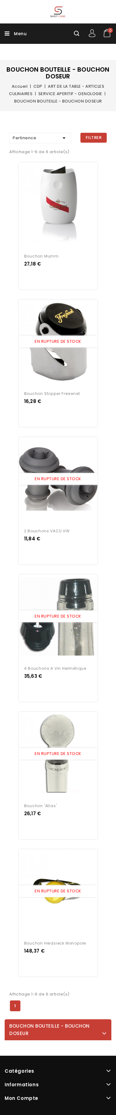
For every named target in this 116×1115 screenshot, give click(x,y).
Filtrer (94, 137)
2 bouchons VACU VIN (47, 531)
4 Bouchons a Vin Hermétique (55, 668)
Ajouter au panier (63, 204)
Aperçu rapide (52, 204)
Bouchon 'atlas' (40, 805)
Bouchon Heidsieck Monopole (55, 943)
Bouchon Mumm (41, 256)
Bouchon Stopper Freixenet (52, 393)
